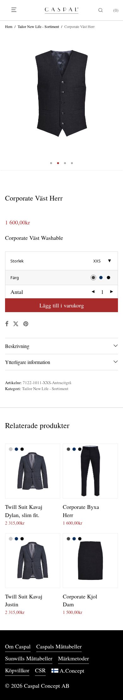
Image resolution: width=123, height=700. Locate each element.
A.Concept (72, 670)
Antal (16, 291)
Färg (14, 277)
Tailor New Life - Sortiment (38, 26)
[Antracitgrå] (68, 449)
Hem (8, 26)
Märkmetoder (73, 658)
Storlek (17, 261)
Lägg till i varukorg (61, 305)
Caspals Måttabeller (59, 646)
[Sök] (99, 10)
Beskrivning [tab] (17, 346)
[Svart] (22, 449)
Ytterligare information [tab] (27, 362)
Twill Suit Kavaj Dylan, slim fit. (23, 510)
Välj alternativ (15, 522)
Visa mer (40, 522)
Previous (6, 93)
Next (116, 93)
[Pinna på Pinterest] (26, 324)
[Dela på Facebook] (6, 324)
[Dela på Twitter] (16, 324)
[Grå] (11, 449)
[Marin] (16, 449)
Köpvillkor (17, 670)
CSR (40, 670)
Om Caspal (18, 646)
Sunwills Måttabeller (28, 658)
